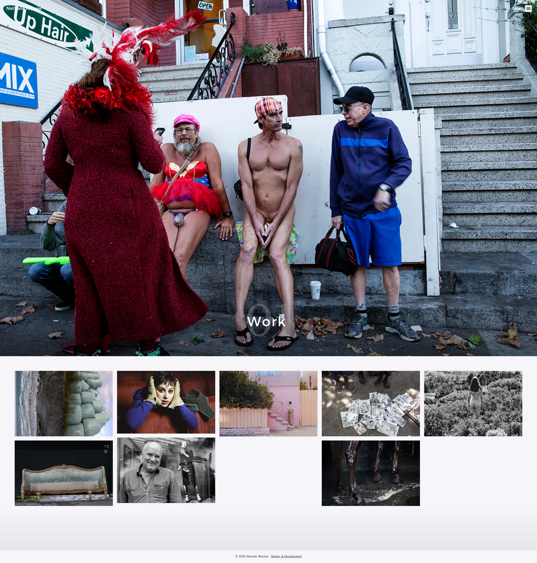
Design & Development (286, 556)
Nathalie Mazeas (24, 8)
